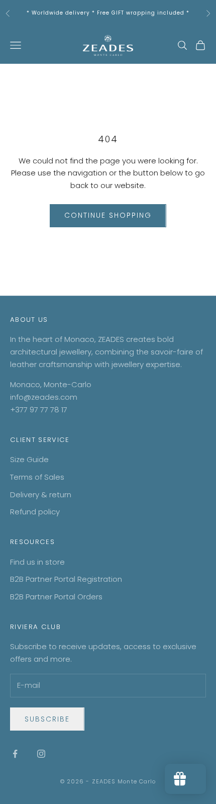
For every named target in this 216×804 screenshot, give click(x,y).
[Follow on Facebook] (15, 754)
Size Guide (29, 459)
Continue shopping (107, 215)
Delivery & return (40, 494)
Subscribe (47, 719)
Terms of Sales (37, 477)
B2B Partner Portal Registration (66, 579)
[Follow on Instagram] (41, 754)
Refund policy (35, 511)
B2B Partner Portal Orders (56, 596)
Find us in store (37, 562)
